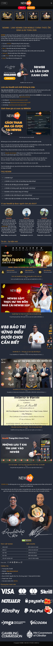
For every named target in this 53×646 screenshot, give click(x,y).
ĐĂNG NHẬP (31, 7)
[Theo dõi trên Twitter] (10, 562)
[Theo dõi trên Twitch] (21, 562)
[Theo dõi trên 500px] (19, 562)
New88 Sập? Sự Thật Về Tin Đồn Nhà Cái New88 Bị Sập (26, 314)
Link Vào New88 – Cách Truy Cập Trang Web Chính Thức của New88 (26, 464)
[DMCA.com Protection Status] (26, 540)
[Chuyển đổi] (2, 177)
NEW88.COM (4, 484)
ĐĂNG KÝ (22, 7)
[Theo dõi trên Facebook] (8, 562)
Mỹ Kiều (16, 581)
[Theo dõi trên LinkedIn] (14, 562)
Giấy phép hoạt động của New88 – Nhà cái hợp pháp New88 (26, 427)
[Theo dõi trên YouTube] (17, 562)
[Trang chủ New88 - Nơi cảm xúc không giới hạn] (26, 3)
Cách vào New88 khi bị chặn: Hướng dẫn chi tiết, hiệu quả (27, 276)
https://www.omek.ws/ (25, 96)
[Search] (51, 3)
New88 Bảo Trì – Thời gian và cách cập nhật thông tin (26, 351)
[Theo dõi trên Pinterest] (12, 562)
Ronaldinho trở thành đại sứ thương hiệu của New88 (26, 389)
